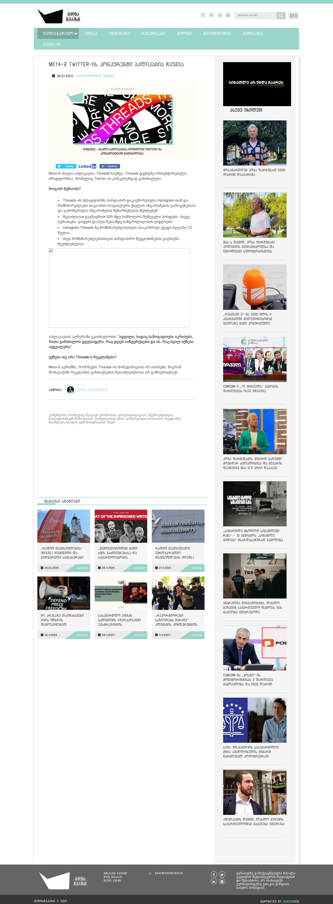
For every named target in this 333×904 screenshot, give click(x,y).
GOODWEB (291, 901)
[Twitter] (88, 166)
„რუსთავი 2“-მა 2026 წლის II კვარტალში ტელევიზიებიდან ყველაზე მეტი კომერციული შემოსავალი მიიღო (247, 319)
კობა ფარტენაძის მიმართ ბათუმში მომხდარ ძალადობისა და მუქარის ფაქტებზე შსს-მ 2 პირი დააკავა (252, 463)
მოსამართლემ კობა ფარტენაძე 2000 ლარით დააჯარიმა (254, 172)
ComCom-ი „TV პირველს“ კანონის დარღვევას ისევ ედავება (250, 388)
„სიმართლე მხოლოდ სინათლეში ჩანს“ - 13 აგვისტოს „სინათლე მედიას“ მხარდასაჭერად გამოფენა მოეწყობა (253, 536)
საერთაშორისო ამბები (95, 76)
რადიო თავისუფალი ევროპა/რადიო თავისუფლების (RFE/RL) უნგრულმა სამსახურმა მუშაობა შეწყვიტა (174, 553)
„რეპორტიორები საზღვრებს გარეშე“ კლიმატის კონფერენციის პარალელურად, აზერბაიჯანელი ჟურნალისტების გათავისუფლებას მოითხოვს (176, 621)
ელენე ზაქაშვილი (92, 390)
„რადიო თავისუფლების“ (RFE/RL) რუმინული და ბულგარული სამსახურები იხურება (62, 553)
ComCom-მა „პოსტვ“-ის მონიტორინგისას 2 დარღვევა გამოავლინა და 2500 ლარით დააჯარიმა (248, 680)
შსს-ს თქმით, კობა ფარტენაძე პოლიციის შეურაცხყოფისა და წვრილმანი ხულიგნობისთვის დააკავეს (249, 247)
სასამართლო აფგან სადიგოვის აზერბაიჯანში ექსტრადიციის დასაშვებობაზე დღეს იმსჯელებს (119, 621)
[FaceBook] (66, 166)
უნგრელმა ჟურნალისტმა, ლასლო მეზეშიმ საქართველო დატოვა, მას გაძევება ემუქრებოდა (252, 607)
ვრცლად (82, 568)
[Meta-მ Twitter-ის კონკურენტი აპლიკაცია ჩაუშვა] (122, 121)
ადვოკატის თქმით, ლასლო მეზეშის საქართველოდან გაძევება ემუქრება (254, 821)
